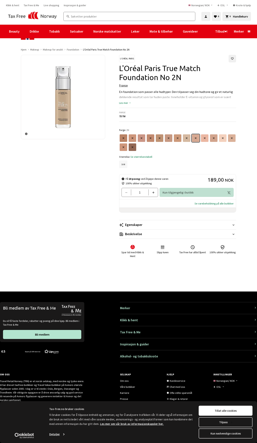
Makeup (34, 49)
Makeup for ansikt (53, 49)
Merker (239, 31)
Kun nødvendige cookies (226, 433)
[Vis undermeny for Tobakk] (65, 31)
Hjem (24, 49)
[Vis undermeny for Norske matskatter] (126, 31)
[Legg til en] (151, 192)
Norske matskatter (107, 31)
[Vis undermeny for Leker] (144, 31)
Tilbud (219, 31)
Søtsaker (76, 31)
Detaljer (54, 434)
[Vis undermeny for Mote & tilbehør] (178, 31)
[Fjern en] (128, 192)
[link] (12, 5)
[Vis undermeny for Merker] (249, 31)
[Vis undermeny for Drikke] (44, 31)
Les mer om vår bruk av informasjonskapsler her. (132, 424)
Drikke (34, 31)
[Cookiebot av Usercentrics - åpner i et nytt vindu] (24, 435)
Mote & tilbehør (161, 31)
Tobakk (54, 31)
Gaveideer (190, 31)
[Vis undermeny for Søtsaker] (88, 31)
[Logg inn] (205, 16)
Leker (135, 31)
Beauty (14, 31)
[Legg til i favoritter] (232, 58)
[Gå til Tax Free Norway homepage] (32, 16)
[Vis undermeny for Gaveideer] (203, 31)
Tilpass (223, 422)
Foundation (73, 49)
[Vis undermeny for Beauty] (25, 31)
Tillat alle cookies (226, 410)
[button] (125, 103)
